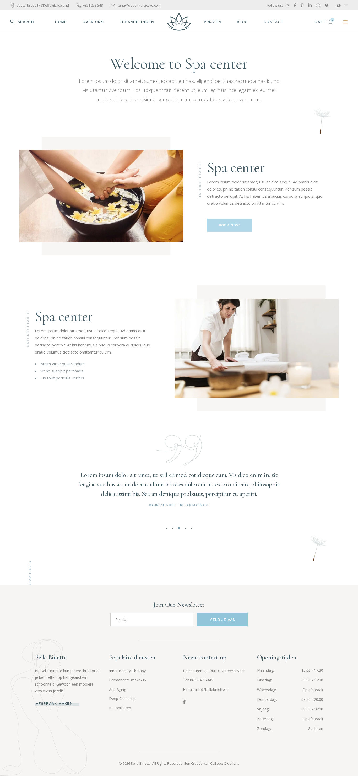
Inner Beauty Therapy (127, 670)
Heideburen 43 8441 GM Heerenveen (214, 670)
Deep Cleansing (122, 698)
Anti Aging (117, 689)
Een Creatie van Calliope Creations (211, 763)
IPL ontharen (120, 707)
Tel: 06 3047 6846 (198, 679)
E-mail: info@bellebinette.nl (206, 689)
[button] (166, 528)
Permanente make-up (127, 679)
